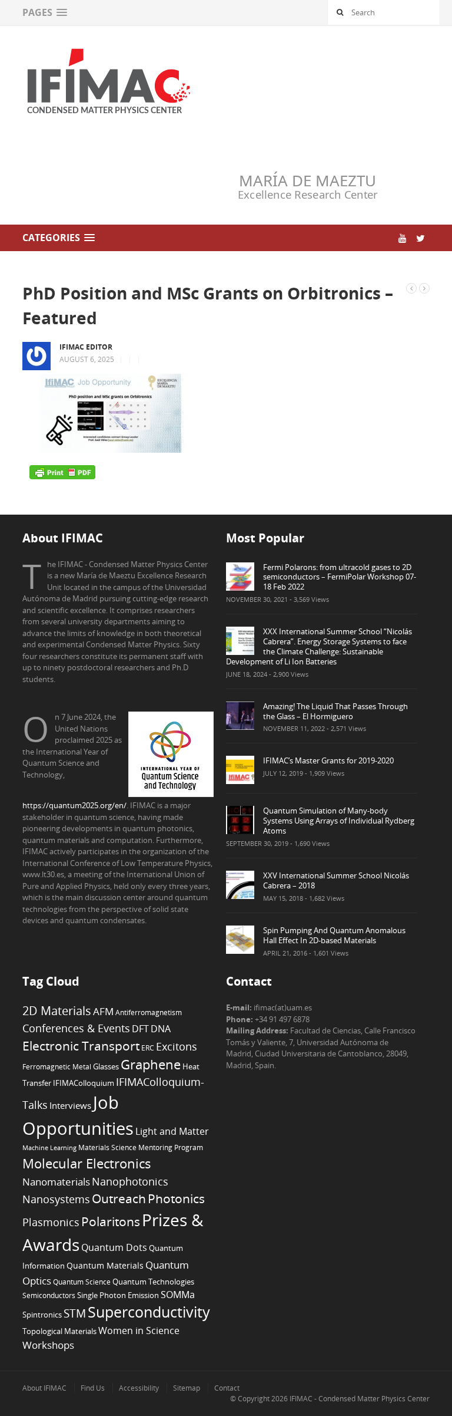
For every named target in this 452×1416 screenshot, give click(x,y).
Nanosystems (56, 1199)
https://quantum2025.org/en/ (74, 805)
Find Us (93, 1388)
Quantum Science (82, 1281)
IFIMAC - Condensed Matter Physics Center (359, 1399)
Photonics (176, 1198)
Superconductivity (149, 1312)
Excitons (176, 1046)
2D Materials (56, 1011)
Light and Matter (172, 1131)
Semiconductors (48, 1295)
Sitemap (186, 1388)
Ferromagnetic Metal (56, 1066)
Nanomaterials (56, 1181)
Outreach (119, 1198)
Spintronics (42, 1314)
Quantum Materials (105, 1265)
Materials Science (107, 1147)
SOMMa (178, 1294)
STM (75, 1313)
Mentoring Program (170, 1147)
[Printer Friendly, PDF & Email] (62, 472)
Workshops (48, 1345)
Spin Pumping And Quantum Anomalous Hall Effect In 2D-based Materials (334, 935)
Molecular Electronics (86, 1163)
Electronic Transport (80, 1045)
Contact (227, 1388)
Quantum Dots (114, 1247)
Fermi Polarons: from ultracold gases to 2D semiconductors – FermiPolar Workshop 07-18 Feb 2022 (339, 577)
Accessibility (139, 1388)
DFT (140, 1028)
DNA (161, 1028)
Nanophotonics (130, 1181)
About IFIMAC (44, 1388)
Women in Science (139, 1330)
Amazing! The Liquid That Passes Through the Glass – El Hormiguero (335, 711)
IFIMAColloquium (83, 1083)
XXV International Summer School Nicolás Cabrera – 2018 (336, 880)
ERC (147, 1047)
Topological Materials (59, 1331)
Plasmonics (50, 1221)
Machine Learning (49, 1148)
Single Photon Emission (118, 1295)
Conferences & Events (76, 1028)
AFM (103, 1011)
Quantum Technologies (153, 1282)
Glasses (106, 1067)
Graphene (151, 1064)
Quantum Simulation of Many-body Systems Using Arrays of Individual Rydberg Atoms (338, 820)
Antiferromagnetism (148, 1012)
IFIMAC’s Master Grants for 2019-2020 (328, 760)
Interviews (70, 1105)
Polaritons (110, 1221)
